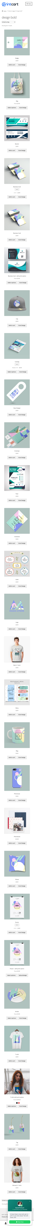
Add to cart (12, 65)
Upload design (23, 975)
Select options (12, 107)
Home (5, 11)
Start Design (21, 65)
